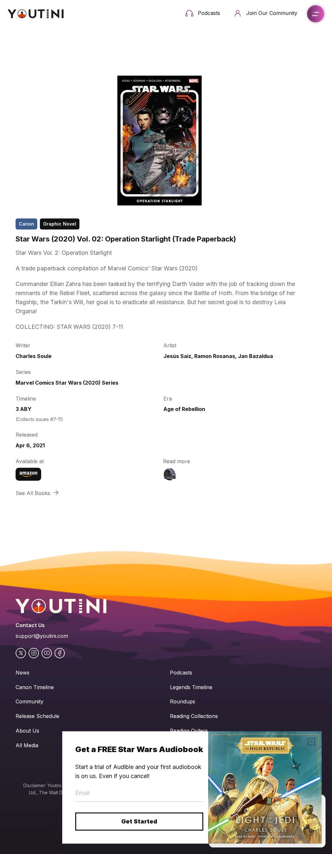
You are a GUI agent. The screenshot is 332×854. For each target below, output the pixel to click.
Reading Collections (194, 716)
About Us (27, 730)
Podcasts (181, 672)
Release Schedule (37, 716)
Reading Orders (189, 730)
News (23, 672)
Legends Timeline (191, 687)
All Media (27, 745)
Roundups (182, 701)
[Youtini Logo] (36, 13)
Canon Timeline (35, 687)
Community (29, 701)
